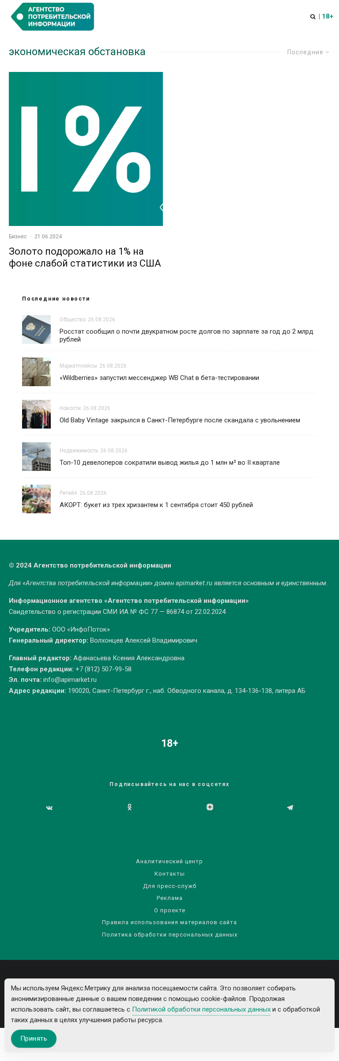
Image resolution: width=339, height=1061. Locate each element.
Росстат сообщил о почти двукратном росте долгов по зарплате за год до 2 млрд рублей (186, 335)
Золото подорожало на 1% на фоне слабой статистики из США (85, 257)
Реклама (170, 898)
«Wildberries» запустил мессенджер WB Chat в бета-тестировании (159, 378)
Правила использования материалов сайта (169, 922)
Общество (73, 319)
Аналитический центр (169, 861)
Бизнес (18, 236)
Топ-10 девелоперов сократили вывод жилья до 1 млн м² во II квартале (170, 463)
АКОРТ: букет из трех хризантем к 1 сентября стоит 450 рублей (156, 505)
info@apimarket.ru (70, 680)
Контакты (169, 873)
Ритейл (68, 493)
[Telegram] (290, 807)
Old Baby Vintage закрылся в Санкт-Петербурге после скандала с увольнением (180, 420)
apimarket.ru (194, 583)
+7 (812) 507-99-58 (103, 669)
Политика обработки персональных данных (169, 934)
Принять (33, 1038)
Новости (70, 408)
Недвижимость (79, 451)
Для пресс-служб (169, 886)
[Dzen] (210, 807)
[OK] (129, 807)
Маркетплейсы (78, 366)
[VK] (49, 807)
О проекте (169, 910)
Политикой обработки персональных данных (201, 1009)
